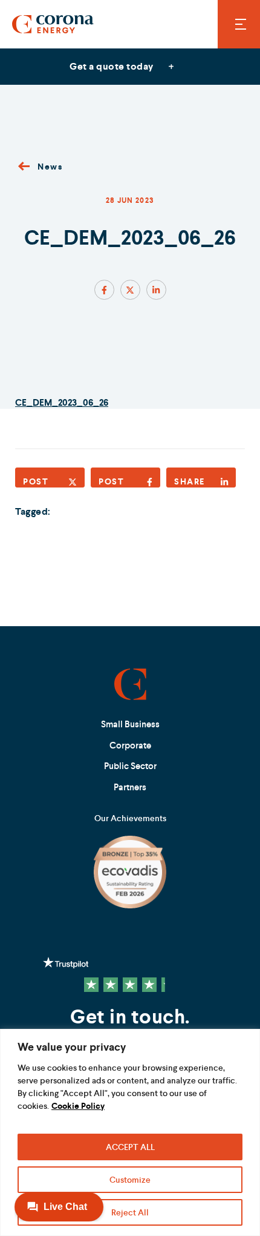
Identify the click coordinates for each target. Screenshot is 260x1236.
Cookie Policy (78, 1106)
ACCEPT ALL (130, 1147)
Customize (130, 1180)
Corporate (130, 745)
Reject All (130, 1212)
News (49, 166)
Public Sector (130, 766)
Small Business (130, 724)
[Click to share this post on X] (130, 290)
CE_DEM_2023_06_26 (61, 402)
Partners (130, 787)
